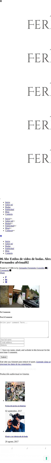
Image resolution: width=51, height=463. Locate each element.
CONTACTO (7, 451)
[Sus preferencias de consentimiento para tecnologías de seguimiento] (46, 458)
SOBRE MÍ (6, 448)
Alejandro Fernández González (32, 268)
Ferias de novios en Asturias (15, 406)
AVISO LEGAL (19, 448)
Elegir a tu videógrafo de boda (16, 436)
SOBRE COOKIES (36, 448)
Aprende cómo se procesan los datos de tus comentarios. (25, 363)
